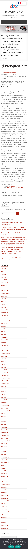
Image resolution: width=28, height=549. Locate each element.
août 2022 (4, 386)
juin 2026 (3, 271)
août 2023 (4, 356)
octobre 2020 (4, 438)
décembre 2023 (5, 345)
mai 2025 (3, 304)
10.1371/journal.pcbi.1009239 (15, 187)
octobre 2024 (4, 318)
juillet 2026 (4, 269)
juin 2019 (3, 468)
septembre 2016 (5, 517)
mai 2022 (3, 394)
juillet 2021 (4, 416)
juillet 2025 (4, 299)
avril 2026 (3, 277)
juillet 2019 (4, 465)
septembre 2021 (5, 410)
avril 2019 (3, 470)
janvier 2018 (4, 498)
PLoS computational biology (8, 72)
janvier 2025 (4, 312)
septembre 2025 (5, 293)
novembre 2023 (5, 348)
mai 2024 (3, 331)
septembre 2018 (5, 484)
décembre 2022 (5, 375)
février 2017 (4, 509)
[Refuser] (26, 543)
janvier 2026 (4, 285)
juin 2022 (3, 391)
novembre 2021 (5, 405)
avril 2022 (3, 397)
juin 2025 (3, 301)
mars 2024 (4, 337)
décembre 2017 (5, 501)
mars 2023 (4, 370)
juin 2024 (3, 329)
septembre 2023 (5, 353)
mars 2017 (4, 506)
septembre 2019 (5, 462)
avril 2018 (3, 490)
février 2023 (4, 372)
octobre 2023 (4, 350)
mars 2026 (4, 279)
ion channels (6, 195)
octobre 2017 (4, 503)
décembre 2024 (5, 315)
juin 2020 (3, 449)
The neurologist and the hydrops (15, 209)
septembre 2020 (5, 440)
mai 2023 (3, 364)
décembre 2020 (5, 435)
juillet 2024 (4, 326)
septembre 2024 (5, 320)
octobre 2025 (4, 290)
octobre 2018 (4, 481)
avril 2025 (3, 307)
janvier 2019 (4, 476)
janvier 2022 (4, 402)
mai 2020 (3, 451)
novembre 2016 (5, 511)
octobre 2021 (4, 408)
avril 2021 (3, 424)
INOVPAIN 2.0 (14, 12)
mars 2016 (4, 522)
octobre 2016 (4, 514)
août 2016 (4, 520)
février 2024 (4, 340)
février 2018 (4, 495)
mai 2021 (3, 421)
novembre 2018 (5, 479)
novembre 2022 (5, 378)
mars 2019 (4, 473)
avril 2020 (3, 454)
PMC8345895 (12, 186)
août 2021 (4, 413)
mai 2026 (3, 274)
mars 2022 (4, 400)
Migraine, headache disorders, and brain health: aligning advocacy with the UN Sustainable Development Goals (13, 257)
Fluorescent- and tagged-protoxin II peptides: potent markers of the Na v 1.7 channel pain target (14, 203)
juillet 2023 (4, 359)
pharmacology (5, 196)
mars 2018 (4, 492)
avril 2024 (3, 334)
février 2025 (4, 309)
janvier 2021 (4, 432)
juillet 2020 (4, 446)
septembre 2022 (5, 383)
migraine (20, 195)
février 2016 (4, 525)
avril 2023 (3, 367)
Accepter (11, 546)
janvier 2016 (4, 528)
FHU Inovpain (6, 192)
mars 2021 (4, 427)
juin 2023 (3, 361)
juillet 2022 (4, 389)
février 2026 (4, 282)
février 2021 (4, 430)
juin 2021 (3, 419)
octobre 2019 (4, 460)
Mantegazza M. (13, 195)
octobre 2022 (4, 380)
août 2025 (4, 296)
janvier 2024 (4, 342)
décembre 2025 (5, 288)
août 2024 (4, 323)
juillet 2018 (4, 487)
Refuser (18, 546)
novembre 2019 (5, 457)
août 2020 (4, 443)
